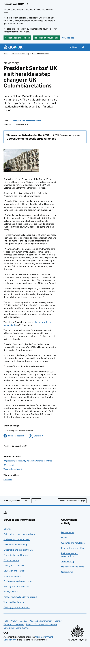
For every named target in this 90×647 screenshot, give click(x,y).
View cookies (68, 38)
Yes (27, 500)
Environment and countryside (18, 581)
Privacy (13, 621)
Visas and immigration (14, 602)
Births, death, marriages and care (20, 534)
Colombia (8, 479)
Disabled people (11, 560)
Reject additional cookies (46, 37)
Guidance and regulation (73, 542)
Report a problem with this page (72, 500)
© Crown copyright (77, 639)
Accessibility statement (41, 621)
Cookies (23, 621)
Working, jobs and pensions (17, 607)
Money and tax (11, 591)
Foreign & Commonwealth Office (27, 121)
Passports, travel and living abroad (20, 597)
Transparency (67, 561)
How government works (72, 566)
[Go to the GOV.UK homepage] (13, 47)
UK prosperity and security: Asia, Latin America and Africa (28, 461)
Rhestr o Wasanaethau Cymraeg (41, 624)
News (64, 537)
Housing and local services (16, 586)
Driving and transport (14, 565)
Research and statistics (72, 548)
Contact (58, 621)
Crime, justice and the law (16, 555)
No (38, 500)
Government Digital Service (17, 628)
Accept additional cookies (17, 37)
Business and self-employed (17, 539)
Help (6, 621)
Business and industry (20, 53)
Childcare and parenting (15, 544)
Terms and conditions (14, 624)
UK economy (9, 465)
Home (6, 53)
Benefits (7, 529)
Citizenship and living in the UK (18, 549)
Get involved (67, 572)
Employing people (12, 576)
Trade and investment (40, 53)
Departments (67, 532)
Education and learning (15, 570)
